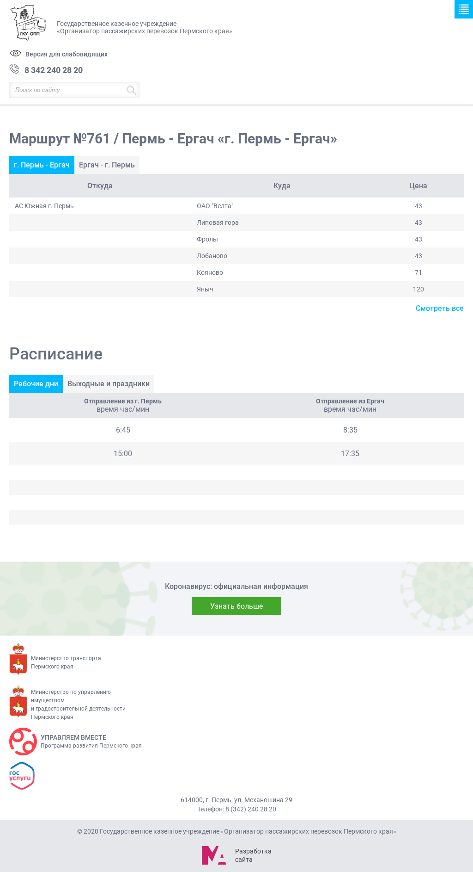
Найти (131, 90)
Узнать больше (236, 606)
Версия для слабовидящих (66, 54)
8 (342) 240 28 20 (250, 809)
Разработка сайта (253, 855)
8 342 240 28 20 (53, 70)
